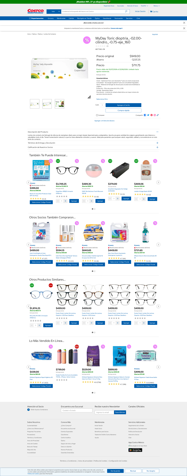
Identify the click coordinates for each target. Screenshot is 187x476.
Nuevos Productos (66, 450)
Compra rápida (123, 110)
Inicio (29, 34)
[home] (35, 11)
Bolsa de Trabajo (32, 447)
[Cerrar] (184, 23)
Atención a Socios (133, 434)
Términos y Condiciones (34, 437)
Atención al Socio (35, 406)
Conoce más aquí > (117, 28)
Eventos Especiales (67, 431)
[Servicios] (132, 18)
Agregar (74, 201)
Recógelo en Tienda (84, 18)
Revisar (133, 471)
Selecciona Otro (102, 99)
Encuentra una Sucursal (72, 406)
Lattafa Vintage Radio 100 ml (143, 191)
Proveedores (31, 434)
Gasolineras (107, 18)
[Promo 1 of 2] (92, 209)
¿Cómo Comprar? (66, 425)
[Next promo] (158, 182)
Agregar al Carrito (123, 105)
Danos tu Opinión (66, 447)
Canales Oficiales (136, 406)
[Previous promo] (28, 182)
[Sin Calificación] (101, 46)
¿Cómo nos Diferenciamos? (35, 428)
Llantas (71, 18)
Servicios (129, 18)
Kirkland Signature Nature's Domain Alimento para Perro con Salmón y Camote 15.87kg (119, 379)
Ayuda (97, 437)
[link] (145, 115)
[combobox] (54, 11)
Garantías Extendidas (67, 453)
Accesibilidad (31, 453)
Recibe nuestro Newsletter (107, 406)
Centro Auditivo (66, 437)
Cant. (97, 105)
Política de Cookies (33, 474)
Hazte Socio (98, 428)
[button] (127, 11)
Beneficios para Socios (101, 431)
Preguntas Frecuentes (34, 431)
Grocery (51, 18)
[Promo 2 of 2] (94, 209)
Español (143, 6)
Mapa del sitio (31, 450)
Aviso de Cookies (32, 443)
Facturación (119, 18)
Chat (138, 18)
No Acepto (151, 471)
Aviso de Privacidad (33, 440)
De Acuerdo (115, 471)
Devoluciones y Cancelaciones (137, 428)
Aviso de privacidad (85, 461)
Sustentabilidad (32, 425)
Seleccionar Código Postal (41, 202)
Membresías (61, 18)
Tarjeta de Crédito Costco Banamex (105, 434)
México (156, 6)
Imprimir (155, 34)
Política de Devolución (135, 431)
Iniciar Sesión (140, 11)
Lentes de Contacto (50, 34)
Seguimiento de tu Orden (136, 425)
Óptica (97, 18)
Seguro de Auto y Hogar (68, 443)
